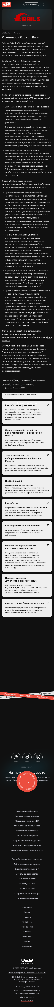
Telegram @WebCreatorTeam (27, 993)
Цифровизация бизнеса (27, 811)
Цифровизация (13, 480)
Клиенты (27, 917)
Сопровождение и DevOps (27, 893)
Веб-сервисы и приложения (27, 864)
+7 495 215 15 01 (27, 1000)
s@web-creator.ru (27, 997)
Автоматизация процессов (27, 825)
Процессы (27, 921)
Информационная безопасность (27, 850)
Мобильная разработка (27, 873)
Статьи (27, 931)
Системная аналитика (27, 830)
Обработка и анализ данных (27, 840)
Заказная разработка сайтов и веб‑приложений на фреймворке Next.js (24, 433)
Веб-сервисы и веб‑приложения (22, 525)
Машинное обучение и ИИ (27, 821)
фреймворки (26, 381)
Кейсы (27, 912)
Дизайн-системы (27, 888)
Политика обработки (27, 972)
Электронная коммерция (27, 868)
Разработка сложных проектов (27, 859)
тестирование (27, 384)
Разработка (11, 503)
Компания (27, 907)
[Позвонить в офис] (38, 757)
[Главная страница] (6, 4)
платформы (15, 384)
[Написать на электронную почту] (16, 757)
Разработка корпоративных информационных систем (20, 547)
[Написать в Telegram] (27, 757)
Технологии (18, 33)
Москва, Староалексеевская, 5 (27, 990)
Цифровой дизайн (27, 878)
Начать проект (31, 4)
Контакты (27, 946)
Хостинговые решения (27, 898)
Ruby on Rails (8, 381)
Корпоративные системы (27, 816)
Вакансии (27, 936)
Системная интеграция (27, 835)
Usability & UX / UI (27, 883)
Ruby (17, 381)
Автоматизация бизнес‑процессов (24, 603)
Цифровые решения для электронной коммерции (21, 579)
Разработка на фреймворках (21, 405)
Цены (27, 941)
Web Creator (6, 33)
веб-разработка (39, 381)
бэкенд (6, 384)
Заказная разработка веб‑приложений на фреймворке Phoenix (23, 458)
